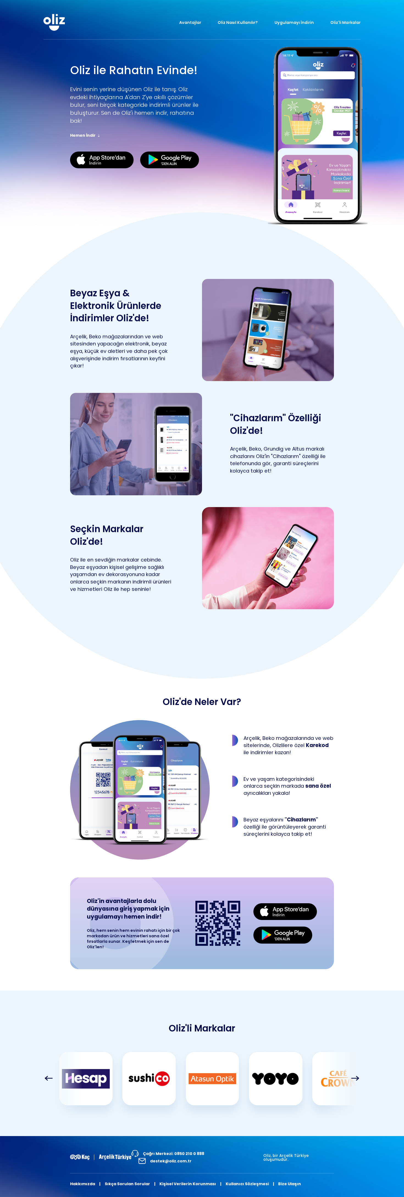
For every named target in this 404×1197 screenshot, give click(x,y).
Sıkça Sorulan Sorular (127, 1184)
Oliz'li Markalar (345, 22)
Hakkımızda (82, 1184)
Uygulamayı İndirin (294, 22)
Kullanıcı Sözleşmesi (247, 1184)
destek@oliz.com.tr (171, 1161)
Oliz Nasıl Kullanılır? (238, 22)
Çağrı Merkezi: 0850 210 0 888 (173, 1153)
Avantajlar (190, 22)
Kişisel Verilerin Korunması (187, 1184)
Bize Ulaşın (289, 1184)
